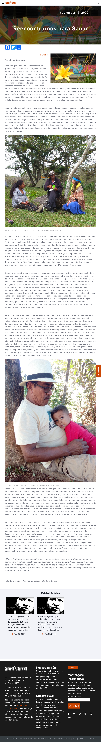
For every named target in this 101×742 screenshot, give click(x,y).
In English (44, 55)
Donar (73, 667)
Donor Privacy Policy (68, 738)
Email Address (74, 696)
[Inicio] (11, 2)
